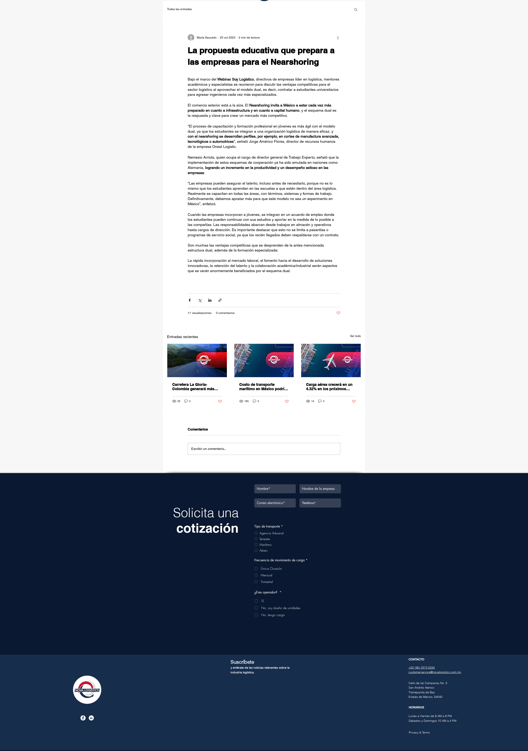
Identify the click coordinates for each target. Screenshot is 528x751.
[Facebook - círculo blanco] (83, 718)
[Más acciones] (337, 37)
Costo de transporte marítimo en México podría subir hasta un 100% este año (262, 386)
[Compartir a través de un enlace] (220, 300)
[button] (356, 9)
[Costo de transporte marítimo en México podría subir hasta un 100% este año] (264, 360)
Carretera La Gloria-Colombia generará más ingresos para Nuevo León (195, 386)
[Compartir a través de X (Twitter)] (200, 300)
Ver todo (355, 336)
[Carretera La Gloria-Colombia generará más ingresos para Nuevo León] (197, 360)
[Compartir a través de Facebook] (190, 300)
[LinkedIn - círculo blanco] (91, 718)
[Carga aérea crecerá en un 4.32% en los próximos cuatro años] (331, 360)
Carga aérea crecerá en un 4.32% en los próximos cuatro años (329, 386)
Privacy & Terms (419, 732)
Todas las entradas (179, 9)
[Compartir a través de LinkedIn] (210, 300)
